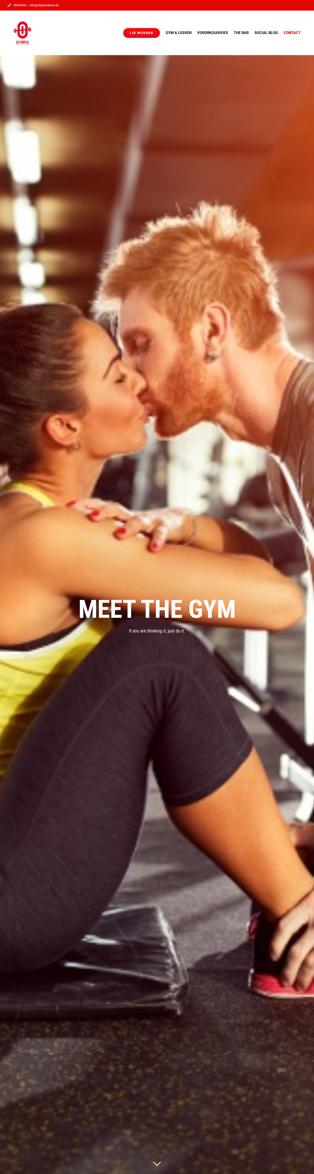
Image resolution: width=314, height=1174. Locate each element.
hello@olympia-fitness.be (44, 5)
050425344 (20, 5)
